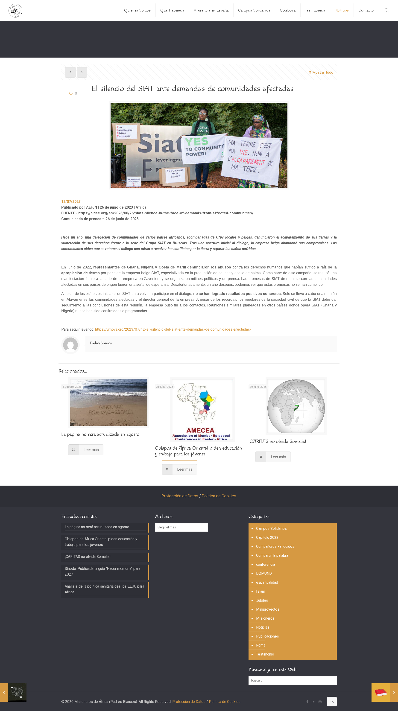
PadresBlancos (101, 343)
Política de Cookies (219, 496)
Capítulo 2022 (267, 537)
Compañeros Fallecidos (275, 546)
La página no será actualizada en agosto (100, 434)
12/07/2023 (71, 201)
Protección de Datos (179, 496)
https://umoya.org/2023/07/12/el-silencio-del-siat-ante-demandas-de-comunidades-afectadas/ (173, 329)
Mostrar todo (322, 72)
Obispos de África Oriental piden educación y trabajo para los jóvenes (198, 451)
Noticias (262, 627)
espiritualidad (267, 582)
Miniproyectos (267, 609)
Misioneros (265, 618)
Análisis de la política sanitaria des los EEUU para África (104, 589)
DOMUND (264, 573)
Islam (260, 591)
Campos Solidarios (271, 528)
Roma (260, 645)
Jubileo (262, 600)
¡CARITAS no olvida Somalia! (277, 441)
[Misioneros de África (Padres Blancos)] (15, 10)
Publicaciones (267, 636)
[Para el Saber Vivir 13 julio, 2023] (13, 692)
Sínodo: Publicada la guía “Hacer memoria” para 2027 (102, 571)
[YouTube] (313, 702)
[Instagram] (320, 702)
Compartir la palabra (272, 555)
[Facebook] (307, 702)
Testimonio (265, 654)
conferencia (265, 564)
